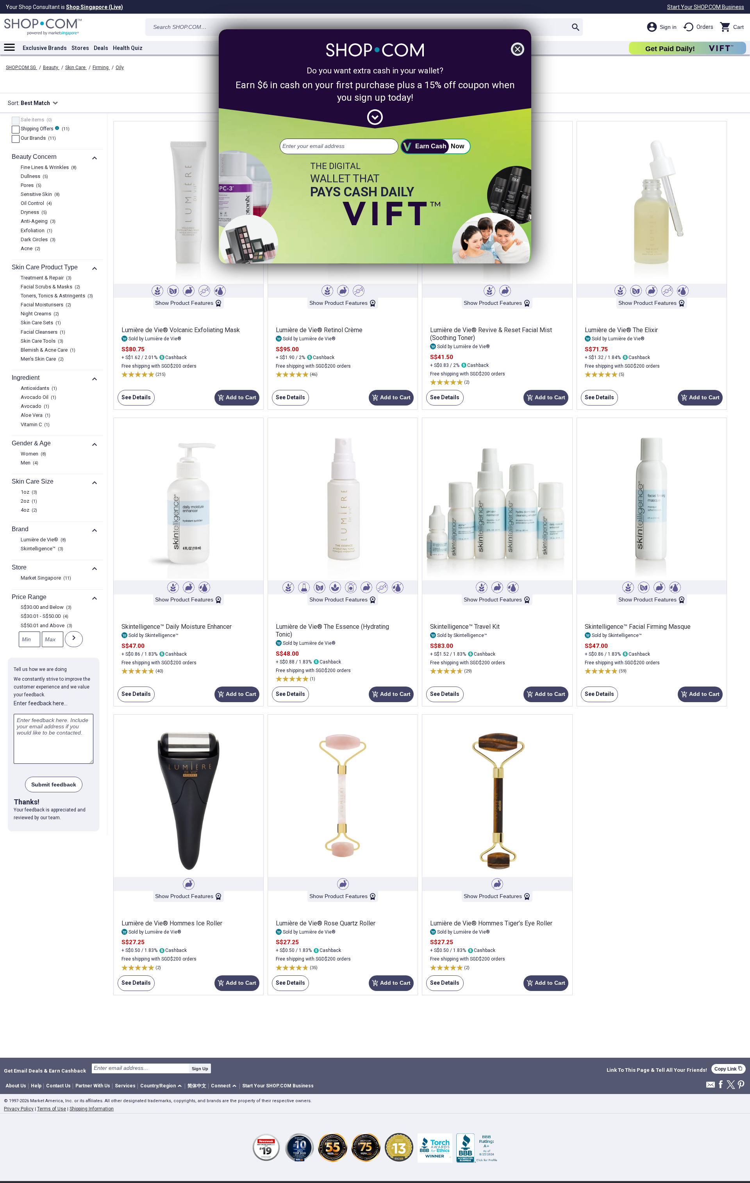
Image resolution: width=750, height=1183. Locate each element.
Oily (120, 67)
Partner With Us (92, 1086)
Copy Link (728, 1069)
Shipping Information (92, 1109)
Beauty (51, 67)
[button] (162, 1086)
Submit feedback (53, 784)
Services (125, 1086)
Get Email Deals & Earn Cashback (45, 1070)
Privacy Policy (19, 1109)
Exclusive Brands (45, 48)
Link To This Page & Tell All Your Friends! (657, 1070)
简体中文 (197, 1086)
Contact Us (58, 1086)
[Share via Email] (710, 1086)
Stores (80, 48)
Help (36, 1086)
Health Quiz (128, 48)
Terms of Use (51, 1109)
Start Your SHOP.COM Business (705, 7)
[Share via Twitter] (731, 1085)
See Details (134, 400)
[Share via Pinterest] (741, 1085)
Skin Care (76, 67)
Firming (101, 67)
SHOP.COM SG (21, 67)
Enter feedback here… (41, 703)
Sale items (35, 120)
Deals (101, 48)
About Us (15, 1086)
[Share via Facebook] (720, 1084)
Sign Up (200, 1068)
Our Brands (37, 138)
